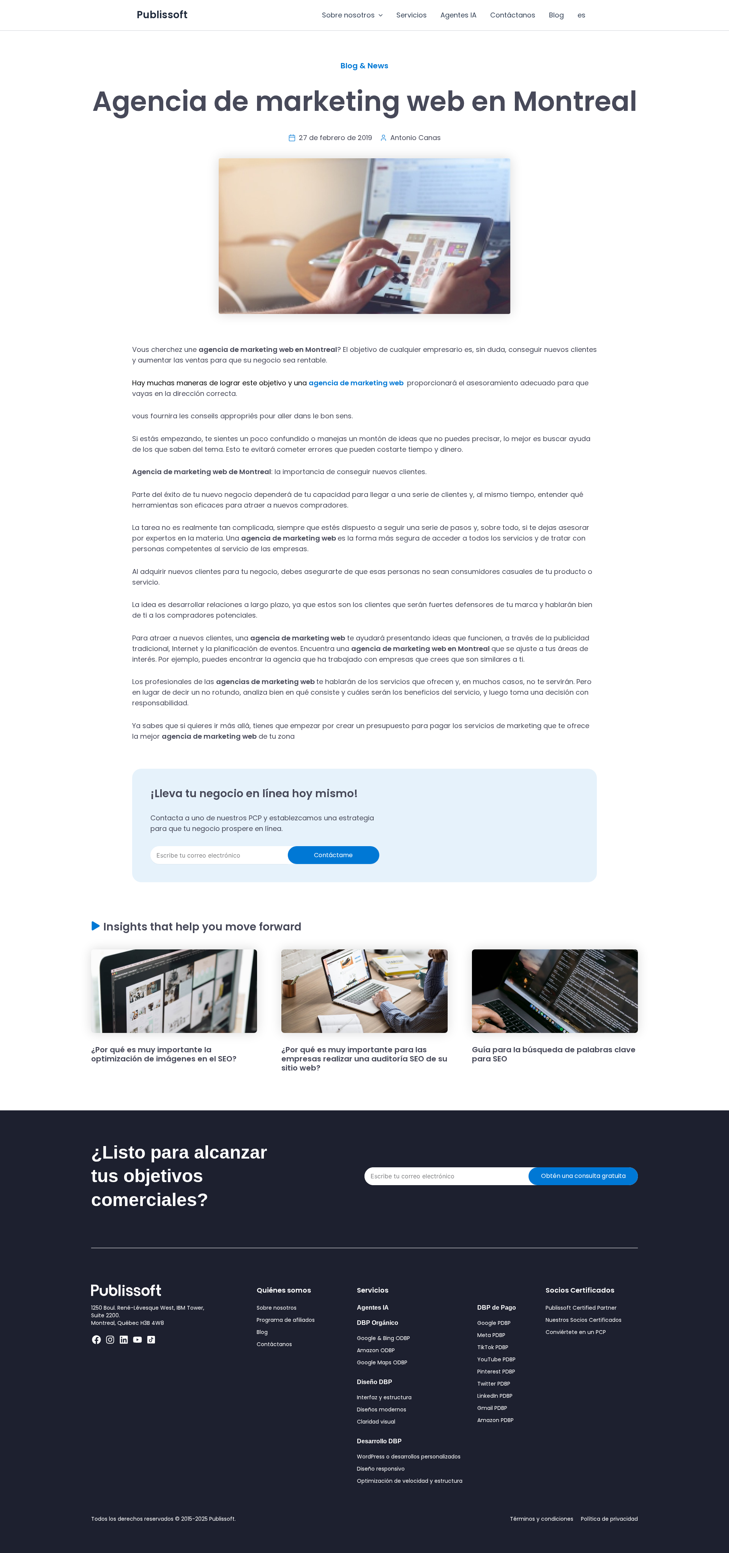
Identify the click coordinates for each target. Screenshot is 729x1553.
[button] (379, 15)
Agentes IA (458, 15)
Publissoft (162, 15)
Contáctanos (512, 15)
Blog (556, 15)
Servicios (411, 15)
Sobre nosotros (348, 15)
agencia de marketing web (357, 383)
